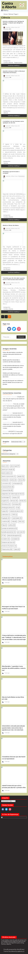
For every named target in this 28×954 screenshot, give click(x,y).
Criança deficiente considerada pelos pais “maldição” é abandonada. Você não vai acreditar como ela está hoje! (14, 637)
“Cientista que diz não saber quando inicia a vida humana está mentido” (14, 278)
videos (16, 549)
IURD (14, 514)
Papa (4, 525)
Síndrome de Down (8, 542)
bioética (13, 480)
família (23, 500)
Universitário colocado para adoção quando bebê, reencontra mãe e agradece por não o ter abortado (13, 728)
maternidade (17, 518)
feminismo (6, 504)
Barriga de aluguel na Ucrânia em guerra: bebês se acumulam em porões (13, 382)
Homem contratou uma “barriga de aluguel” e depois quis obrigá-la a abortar (13, 23)
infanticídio (6, 514)
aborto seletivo (7, 473)
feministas (16, 504)
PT (3, 535)
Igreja (5, 511)
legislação (6, 518)
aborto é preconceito (8, 476)
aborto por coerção (8, 469)
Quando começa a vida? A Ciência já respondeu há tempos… (14, 71)
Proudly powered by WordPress (14, 949)
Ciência (6, 113)
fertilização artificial (8, 507)
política (12, 525)
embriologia (6, 497)
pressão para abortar (8, 532)
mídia (14, 521)
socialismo (5, 539)
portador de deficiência (9, 528)
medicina (5, 521)
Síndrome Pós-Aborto (9, 546)
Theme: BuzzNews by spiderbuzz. (14, 951)
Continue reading (13, 65)
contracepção (17, 483)
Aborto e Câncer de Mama (11, 225)
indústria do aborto (16, 511)
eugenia (5, 500)
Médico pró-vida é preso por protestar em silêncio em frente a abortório (13, 375)
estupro (16, 497)
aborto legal (14, 466)
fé (17, 507)
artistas (5, 480)
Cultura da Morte (7, 487)
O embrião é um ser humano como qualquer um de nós (13, 122)
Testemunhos (18, 62)
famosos (14, 500)
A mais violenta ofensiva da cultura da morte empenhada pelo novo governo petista (13, 367)
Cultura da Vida (7, 490)
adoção (21, 476)
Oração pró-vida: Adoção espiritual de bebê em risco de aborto (14, 398)
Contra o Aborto (8, 62)
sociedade (15, 539)
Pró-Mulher (7, 269)
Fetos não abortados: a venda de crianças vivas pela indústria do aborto (13, 354)
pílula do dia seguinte (14, 535)
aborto (5, 466)
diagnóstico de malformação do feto (13, 493)
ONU (21, 521)
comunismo (6, 483)
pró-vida (21, 532)
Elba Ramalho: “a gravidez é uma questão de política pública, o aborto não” (14, 668)
